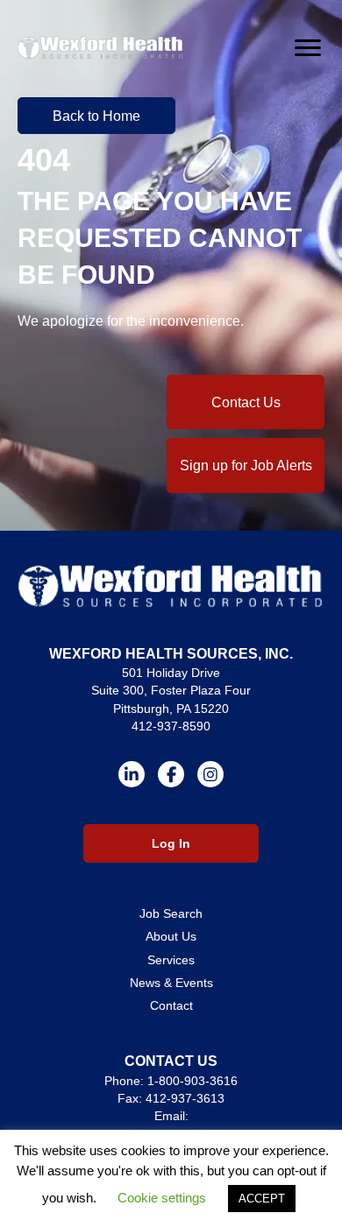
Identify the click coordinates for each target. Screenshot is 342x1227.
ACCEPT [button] (262, 1198)
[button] (96, 115)
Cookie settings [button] (162, 1197)
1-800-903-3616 (192, 1081)
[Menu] (308, 48)
